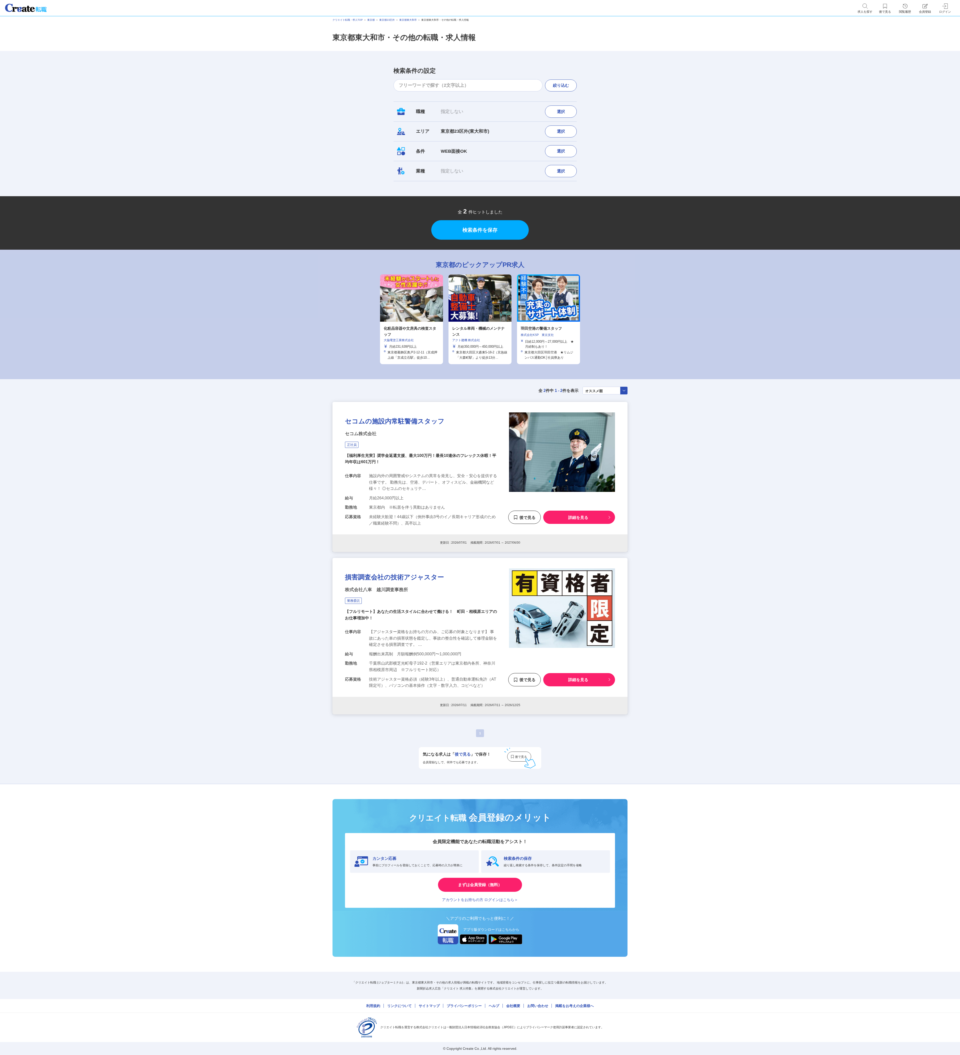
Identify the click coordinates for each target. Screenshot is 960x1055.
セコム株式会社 (360, 433)
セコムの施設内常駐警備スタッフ (394, 421)
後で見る (528, 517)
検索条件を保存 (480, 230)
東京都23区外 (387, 19)
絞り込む (561, 85)
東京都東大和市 (408, 19)
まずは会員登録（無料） (480, 885)
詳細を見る (578, 517)
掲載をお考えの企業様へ (574, 1006)
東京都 (371, 19)
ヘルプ (494, 1006)
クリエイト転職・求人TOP (347, 19)
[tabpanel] (480, 319)
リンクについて (399, 1006)
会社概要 (513, 1006)
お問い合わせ (537, 1006)
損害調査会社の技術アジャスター (394, 577)
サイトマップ (429, 1006)
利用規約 (373, 1006)
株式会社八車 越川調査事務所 (376, 589)
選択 (561, 111)
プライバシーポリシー (464, 1006)
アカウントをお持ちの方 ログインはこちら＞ (480, 900)
